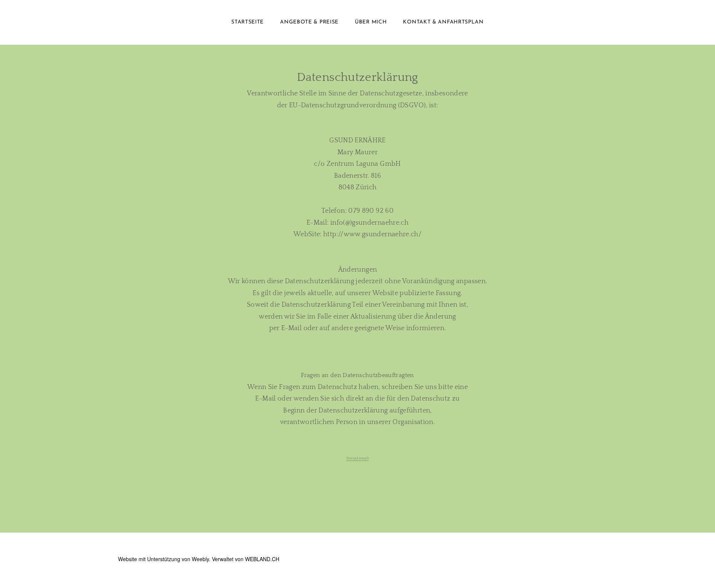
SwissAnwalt (357, 458)
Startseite (247, 22)
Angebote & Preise (309, 22)
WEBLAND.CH (262, 559)
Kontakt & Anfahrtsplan (443, 22)
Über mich (371, 22)
